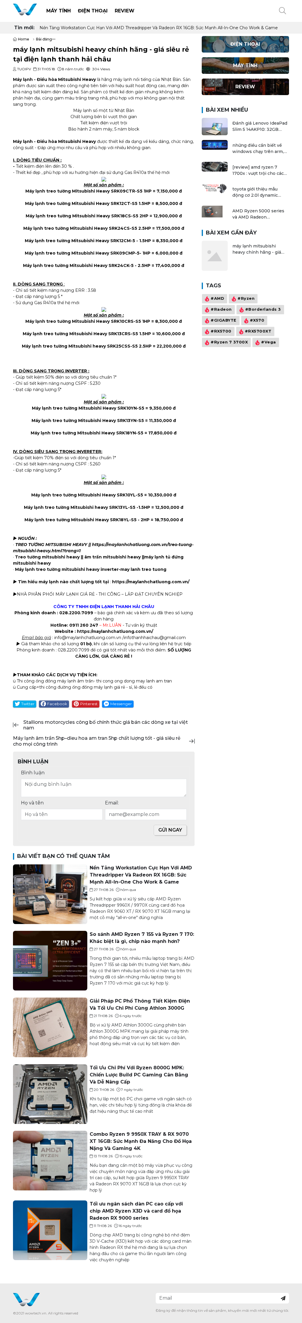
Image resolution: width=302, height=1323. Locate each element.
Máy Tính (58, 11)
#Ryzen (246, 298)
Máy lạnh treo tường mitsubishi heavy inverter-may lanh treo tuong (90, 569)
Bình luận (33, 772)
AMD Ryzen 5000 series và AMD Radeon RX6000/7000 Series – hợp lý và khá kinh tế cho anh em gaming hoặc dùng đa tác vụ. (259, 214)
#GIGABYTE (224, 320)
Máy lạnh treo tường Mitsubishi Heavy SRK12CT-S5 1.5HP (87, 203)
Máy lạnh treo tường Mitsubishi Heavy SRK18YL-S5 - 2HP (87, 519)
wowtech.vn (35, 1313)
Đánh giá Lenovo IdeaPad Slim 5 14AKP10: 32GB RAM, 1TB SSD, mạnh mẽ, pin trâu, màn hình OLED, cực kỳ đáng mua (259, 126)
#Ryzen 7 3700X (229, 342)
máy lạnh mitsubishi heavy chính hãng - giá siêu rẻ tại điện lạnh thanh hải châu (260, 249)
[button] (282, 11)
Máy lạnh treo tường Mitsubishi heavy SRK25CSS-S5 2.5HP (87, 346)
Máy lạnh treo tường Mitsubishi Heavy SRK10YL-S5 (87, 495)
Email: (112, 803)
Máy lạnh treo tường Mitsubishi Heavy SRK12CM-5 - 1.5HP (88, 240)
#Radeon (221, 309)
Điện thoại (93, 11)
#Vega (268, 342)
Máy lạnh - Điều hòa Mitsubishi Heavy (54, 79)
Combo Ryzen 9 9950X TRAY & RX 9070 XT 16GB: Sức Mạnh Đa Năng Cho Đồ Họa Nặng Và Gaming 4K (141, 1141)
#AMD (217, 298)
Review (124, 11)
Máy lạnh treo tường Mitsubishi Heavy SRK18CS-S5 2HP (87, 216)
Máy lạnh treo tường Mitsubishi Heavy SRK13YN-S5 (88, 420)
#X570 (257, 320)
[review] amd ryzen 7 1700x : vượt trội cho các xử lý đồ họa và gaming (258, 170)
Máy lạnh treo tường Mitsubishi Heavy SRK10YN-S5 (88, 408)
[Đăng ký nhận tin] (283, 1298)
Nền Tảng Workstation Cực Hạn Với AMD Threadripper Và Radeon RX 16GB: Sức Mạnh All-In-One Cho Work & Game (159, 27)
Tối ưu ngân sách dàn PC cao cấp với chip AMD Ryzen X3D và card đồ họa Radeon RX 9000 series (136, 1211)
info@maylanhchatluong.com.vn (87, 637)
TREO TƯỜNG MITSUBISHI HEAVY (51, 544)
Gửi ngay (170, 830)
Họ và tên (32, 803)
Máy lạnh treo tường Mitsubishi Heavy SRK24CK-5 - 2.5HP (86, 265)
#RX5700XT (257, 331)
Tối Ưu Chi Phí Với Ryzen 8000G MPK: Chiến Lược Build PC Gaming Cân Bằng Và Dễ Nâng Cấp (139, 1075)
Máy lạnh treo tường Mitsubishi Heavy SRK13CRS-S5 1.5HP (87, 333)
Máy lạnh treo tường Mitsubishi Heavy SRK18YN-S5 (87, 433)
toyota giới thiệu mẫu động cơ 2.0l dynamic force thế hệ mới (255, 192)
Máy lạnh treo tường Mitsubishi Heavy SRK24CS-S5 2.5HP (87, 228)
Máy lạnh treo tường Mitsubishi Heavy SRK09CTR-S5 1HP (88, 191)
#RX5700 (221, 331)
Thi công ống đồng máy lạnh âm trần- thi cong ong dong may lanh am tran (94, 681)
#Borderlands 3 (263, 309)
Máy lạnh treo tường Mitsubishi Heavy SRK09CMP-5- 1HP (87, 253)
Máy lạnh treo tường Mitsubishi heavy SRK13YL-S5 (79, 507)
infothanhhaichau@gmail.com (155, 637)
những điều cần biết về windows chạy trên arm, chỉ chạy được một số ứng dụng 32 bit (259, 149)
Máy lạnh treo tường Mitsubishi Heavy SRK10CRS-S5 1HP (87, 321)
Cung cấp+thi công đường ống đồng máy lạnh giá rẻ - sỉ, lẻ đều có (84, 687)
